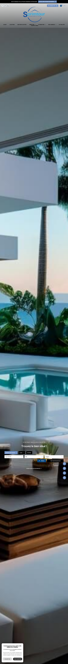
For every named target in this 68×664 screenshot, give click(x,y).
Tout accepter (17, 659)
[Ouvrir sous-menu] (35, 24)
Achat (5, 24)
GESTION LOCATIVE (21, 24)
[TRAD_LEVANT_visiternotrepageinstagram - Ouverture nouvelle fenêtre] (5, 6)
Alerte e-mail (34, 25)
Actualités (62, 24)
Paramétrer (7, 659)
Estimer (29, 452)
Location (12, 24)
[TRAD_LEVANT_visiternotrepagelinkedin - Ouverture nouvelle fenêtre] (8, 6)
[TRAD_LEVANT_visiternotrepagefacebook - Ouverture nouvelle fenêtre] (2, 6)
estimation (41, 24)
